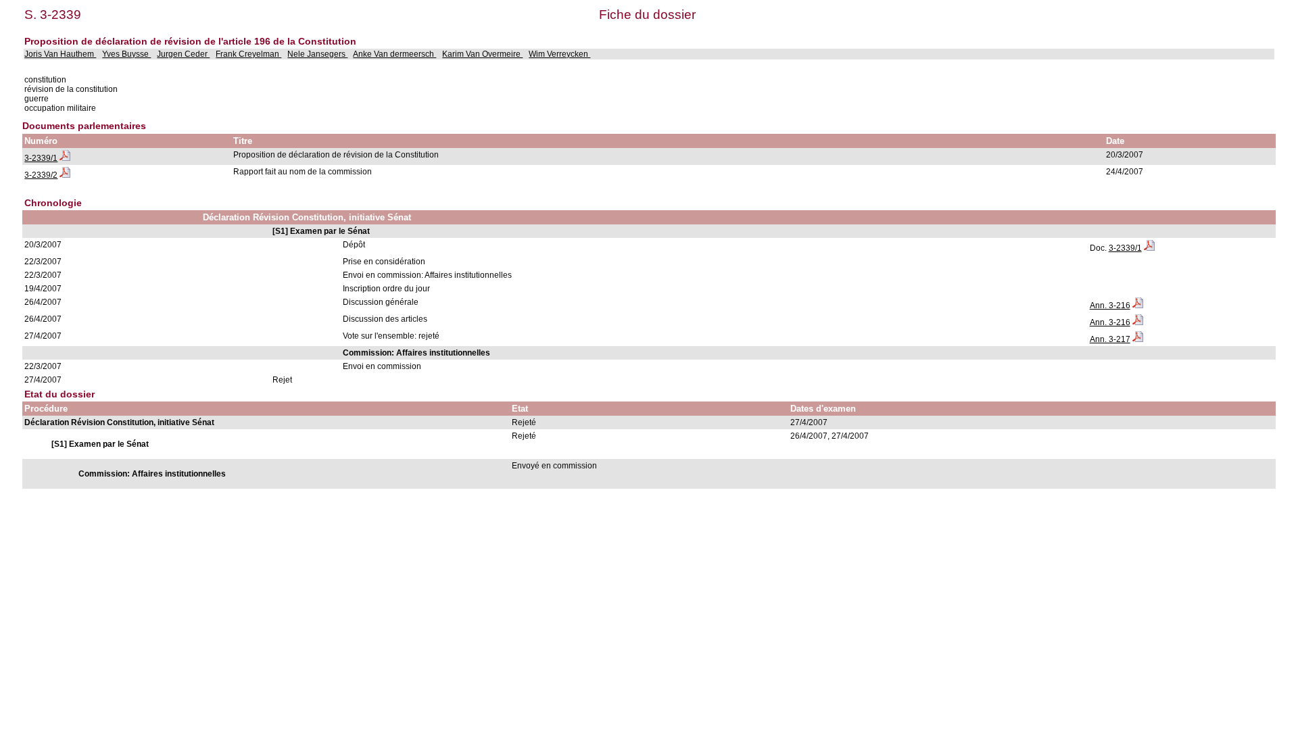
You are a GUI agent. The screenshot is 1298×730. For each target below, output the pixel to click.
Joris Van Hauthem (60, 54)
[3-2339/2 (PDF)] (64, 175)
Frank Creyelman (248, 54)
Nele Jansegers (317, 54)
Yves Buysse (126, 54)
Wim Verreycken (559, 54)
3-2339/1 (40, 158)
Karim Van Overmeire (482, 54)
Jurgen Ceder (183, 54)
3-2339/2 (40, 175)
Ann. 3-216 (1110, 305)
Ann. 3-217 (1110, 339)
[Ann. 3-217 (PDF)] (1137, 339)
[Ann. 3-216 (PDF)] (1137, 305)
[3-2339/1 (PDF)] (64, 158)
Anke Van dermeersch (394, 54)
